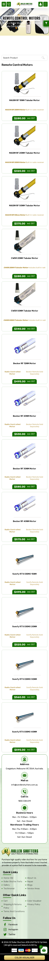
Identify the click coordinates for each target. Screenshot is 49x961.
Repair (30, 881)
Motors (36, 23)
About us (31, 878)
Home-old (8, 878)
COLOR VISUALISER (24, 957)
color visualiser (34, 901)
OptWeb (43, 942)
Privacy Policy (33, 904)
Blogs (30, 885)
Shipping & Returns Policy (13, 906)
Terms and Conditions (14, 911)
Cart (6, 901)
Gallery (7, 885)
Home (5, 23)
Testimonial (9, 888)
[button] (45, 4)
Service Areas (33, 888)
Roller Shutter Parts (21, 23)
